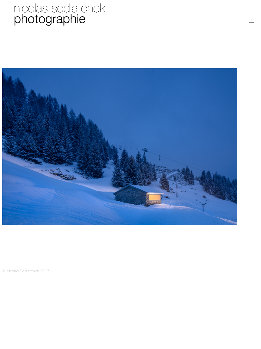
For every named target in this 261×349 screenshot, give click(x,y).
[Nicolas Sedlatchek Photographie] (61, 20)
